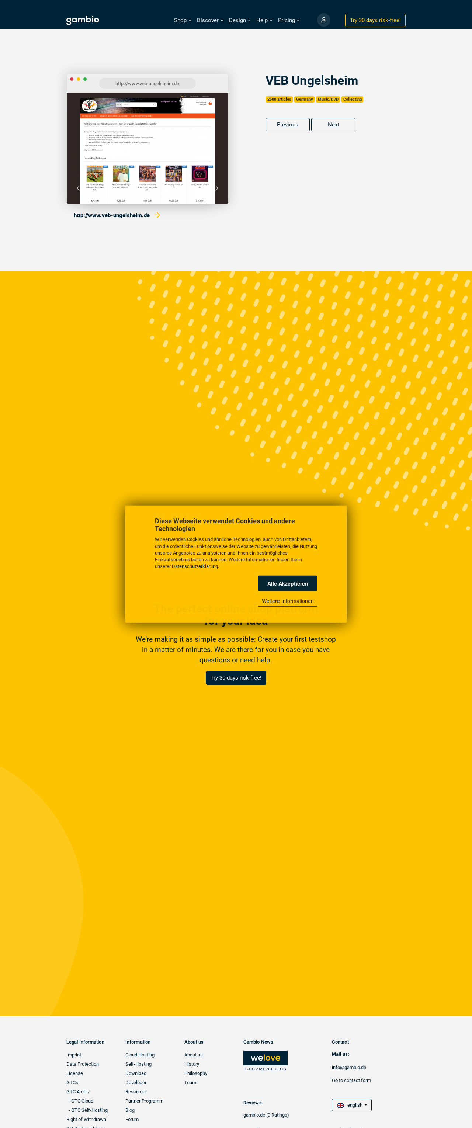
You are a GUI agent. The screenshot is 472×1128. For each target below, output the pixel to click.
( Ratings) (277, 1115)
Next (333, 124)
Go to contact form (351, 1080)
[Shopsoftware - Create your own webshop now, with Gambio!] (323, 20)
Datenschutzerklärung (195, 566)
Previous (287, 124)
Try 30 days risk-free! (236, 677)
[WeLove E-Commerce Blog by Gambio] (265, 1060)
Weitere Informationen (288, 600)
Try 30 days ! (375, 20)
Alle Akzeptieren (287, 583)
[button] (182, 20)
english (354, 1105)
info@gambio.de (349, 1067)
